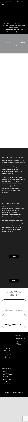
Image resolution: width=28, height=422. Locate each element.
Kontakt (18, 345)
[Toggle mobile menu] (25, 6)
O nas (17, 341)
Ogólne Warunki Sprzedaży (7, 375)
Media (17, 343)
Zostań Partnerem (6, 372)
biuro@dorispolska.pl (19, 1)
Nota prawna (6, 383)
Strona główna (20, 338)
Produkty (18, 340)
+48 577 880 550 (9, 1)
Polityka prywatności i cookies (7, 380)
